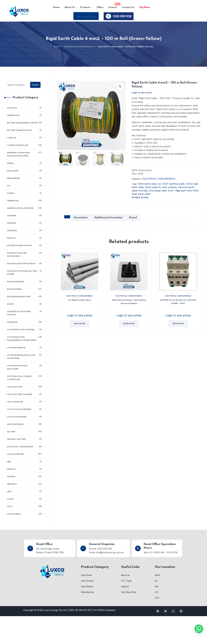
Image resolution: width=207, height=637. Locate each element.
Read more (79, 324)
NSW (157, 575)
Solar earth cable (141, 194)
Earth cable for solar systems (161, 187)
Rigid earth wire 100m (186, 190)
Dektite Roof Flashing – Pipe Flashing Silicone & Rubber (129, 301)
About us (125, 575)
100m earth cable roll (149, 183)
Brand (133, 217)
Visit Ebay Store (128, 592)
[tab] (67, 217)
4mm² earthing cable (173, 183)
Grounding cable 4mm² (161, 190)
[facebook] (158, 611)
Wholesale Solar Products (79, 47)
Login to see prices (142, 92)
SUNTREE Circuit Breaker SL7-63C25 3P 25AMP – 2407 (178, 301)
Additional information (108, 217)
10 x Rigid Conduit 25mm (79, 300)
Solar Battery (87, 586)
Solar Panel (86, 575)
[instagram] (173, 611)
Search (35, 85)
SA (156, 580)
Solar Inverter (87, 580)
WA (156, 586)
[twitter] (165, 611)
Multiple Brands (140, 197)
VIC (156, 592)
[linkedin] (181, 611)
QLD (157, 597)
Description (81, 217)
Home (57, 47)
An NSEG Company (104, 610)
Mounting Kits (87, 592)
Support (125, 586)
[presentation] (58, 292)
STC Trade (126, 580)
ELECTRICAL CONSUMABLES (159, 178)
